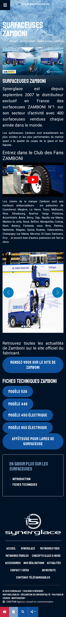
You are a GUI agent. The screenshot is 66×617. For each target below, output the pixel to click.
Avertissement (18, 598)
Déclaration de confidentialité (35, 594)
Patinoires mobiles (17, 556)
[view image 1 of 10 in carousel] (22, 326)
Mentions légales (11, 594)
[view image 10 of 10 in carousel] (44, 326)
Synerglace (28, 548)
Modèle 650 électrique (27, 427)
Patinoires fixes (50, 548)
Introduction (21, 479)
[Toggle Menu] (5, 5)
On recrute (49, 570)
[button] (33, 612)
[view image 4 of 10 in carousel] (29, 326)
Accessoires (27, 41)
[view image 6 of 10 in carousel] (34, 326)
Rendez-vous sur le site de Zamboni (33, 365)
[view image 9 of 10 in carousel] (41, 326)
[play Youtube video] (33, 180)
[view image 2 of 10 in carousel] (25, 326)
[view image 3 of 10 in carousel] (27, 326)
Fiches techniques (25, 484)
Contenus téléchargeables (33, 577)
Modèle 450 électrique (27, 415)
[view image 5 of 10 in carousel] (32, 326)
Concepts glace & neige (46, 556)
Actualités (54, 563)
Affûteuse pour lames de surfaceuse (33, 441)
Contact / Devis (19, 570)
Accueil (13, 41)
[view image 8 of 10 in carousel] (39, 326)
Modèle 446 (18, 404)
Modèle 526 (17, 391)
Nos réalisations (34, 563)
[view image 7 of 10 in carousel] (37, 326)
